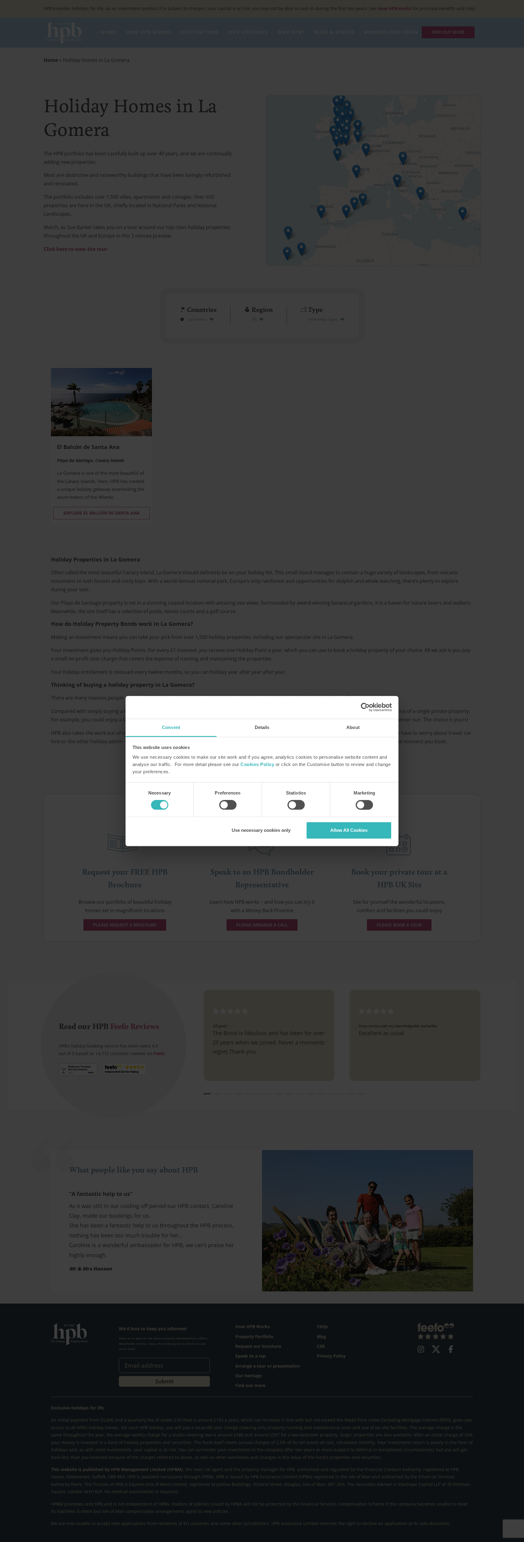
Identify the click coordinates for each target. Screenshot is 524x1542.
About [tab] (353, 727)
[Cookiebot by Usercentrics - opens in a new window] (365, 707)
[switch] (228, 805)
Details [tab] (262, 727)
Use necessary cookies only (261, 830)
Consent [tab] (171, 727)
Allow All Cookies (349, 830)
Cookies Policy (257, 764)
